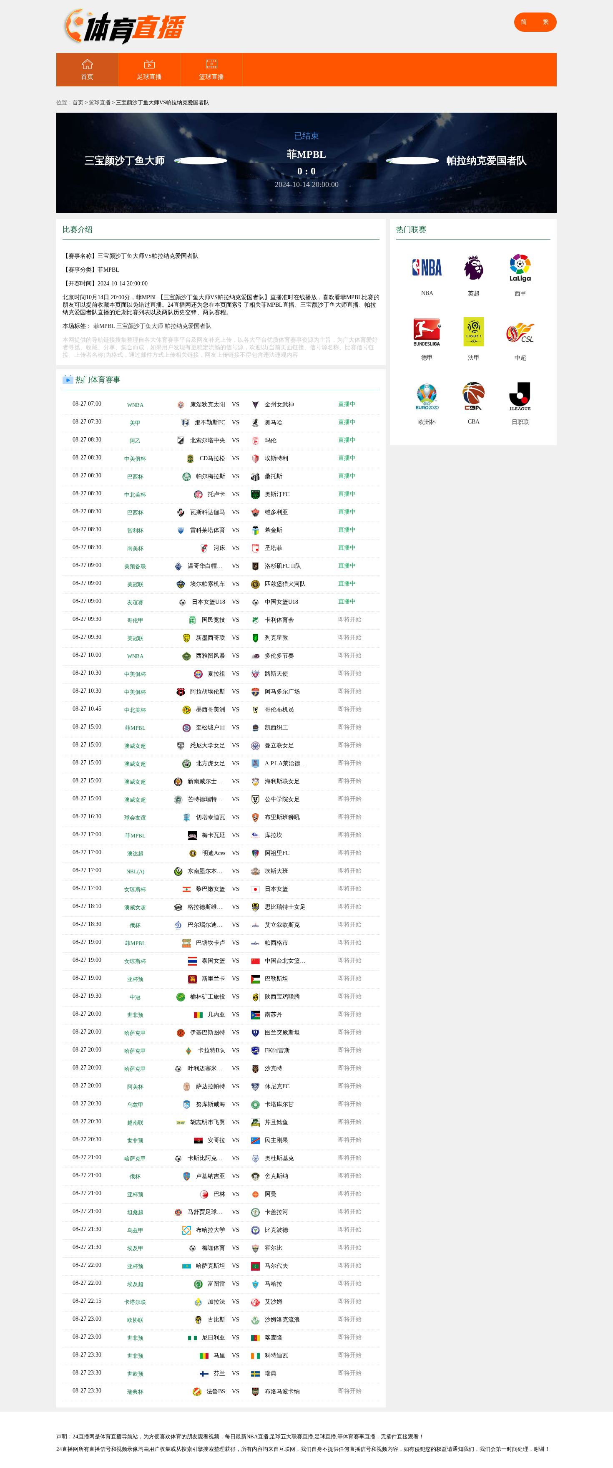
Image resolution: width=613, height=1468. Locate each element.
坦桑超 (135, 1212)
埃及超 (135, 1284)
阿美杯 (135, 1087)
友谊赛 (135, 602)
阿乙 (135, 441)
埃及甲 (135, 1248)
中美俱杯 (135, 459)
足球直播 (149, 76)
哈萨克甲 (135, 1033)
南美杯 (135, 548)
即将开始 (350, 619)
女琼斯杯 (135, 889)
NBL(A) (135, 871)
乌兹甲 (135, 1105)
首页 (87, 76)
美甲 (135, 423)
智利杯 (135, 530)
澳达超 (135, 853)
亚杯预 (135, 979)
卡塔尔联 (135, 1302)
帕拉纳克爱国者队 (188, 326)
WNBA (135, 405)
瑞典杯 (135, 1392)
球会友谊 (135, 818)
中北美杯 (135, 495)
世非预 (135, 1015)
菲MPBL (104, 326)
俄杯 (135, 925)
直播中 (347, 404)
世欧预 (135, 1374)
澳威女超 (135, 746)
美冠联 (135, 584)
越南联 (135, 1123)
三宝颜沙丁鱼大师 (139, 326)
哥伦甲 (135, 620)
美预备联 (135, 566)
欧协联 (135, 1320)
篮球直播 (211, 76)
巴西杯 (135, 477)
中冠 (135, 997)
